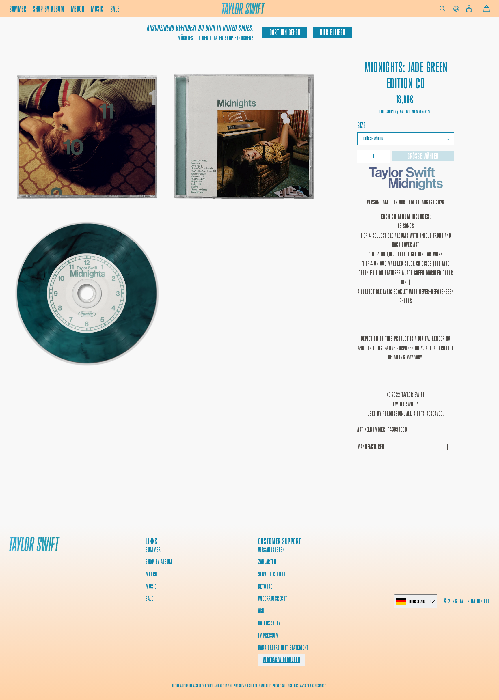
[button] (442, 8)
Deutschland (417, 601)
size (361, 125)
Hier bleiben (332, 32)
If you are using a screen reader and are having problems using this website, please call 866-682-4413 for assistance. (249, 686)
